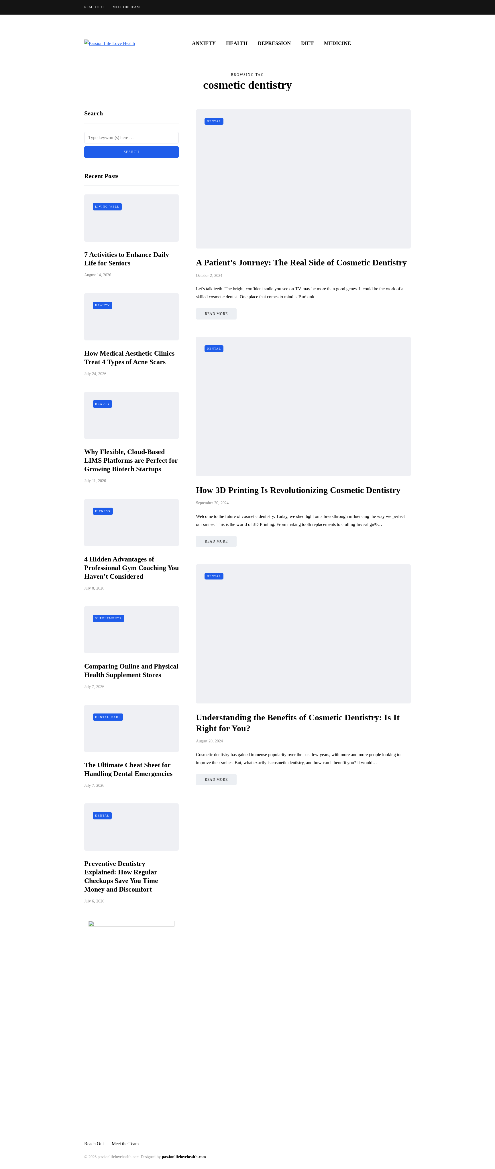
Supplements (108, 618)
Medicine (337, 43)
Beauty (102, 305)
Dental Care (108, 717)
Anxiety (204, 43)
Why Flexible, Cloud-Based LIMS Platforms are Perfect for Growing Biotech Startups (131, 460)
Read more (216, 314)
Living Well (107, 206)
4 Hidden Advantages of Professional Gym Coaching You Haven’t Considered (131, 567)
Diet (307, 43)
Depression (274, 43)
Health (236, 43)
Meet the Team (126, 7)
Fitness (103, 511)
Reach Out (94, 7)
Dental (102, 815)
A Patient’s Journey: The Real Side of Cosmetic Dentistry (301, 262)
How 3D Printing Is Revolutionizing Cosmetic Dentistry (298, 490)
